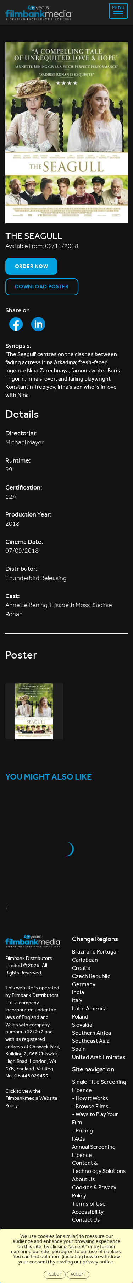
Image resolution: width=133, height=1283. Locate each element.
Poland (80, 1016)
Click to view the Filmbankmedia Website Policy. (31, 1098)
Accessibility (88, 1211)
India (78, 992)
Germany (83, 984)
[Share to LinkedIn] (38, 324)
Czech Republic (91, 976)
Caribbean (85, 959)
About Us (83, 1179)
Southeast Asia (91, 1040)
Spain (79, 1048)
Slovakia (82, 1024)
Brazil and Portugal (94, 951)
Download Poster (42, 286)
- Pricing (82, 1130)
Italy (77, 1000)
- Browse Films (90, 1106)
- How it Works (90, 1098)
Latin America (89, 1008)
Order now (31, 266)
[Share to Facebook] (16, 324)
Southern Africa (91, 1033)
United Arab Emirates (99, 1057)
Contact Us (86, 1219)
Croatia (81, 968)
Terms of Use (89, 1203)
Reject (55, 1274)
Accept (78, 1274)
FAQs (78, 1138)
